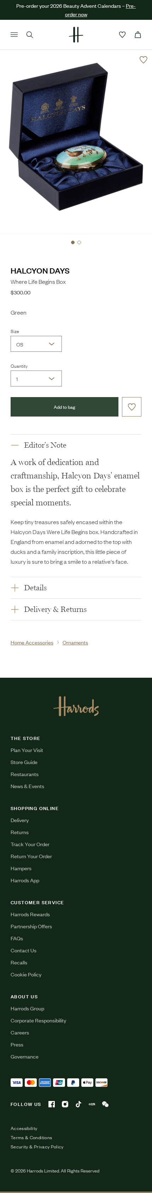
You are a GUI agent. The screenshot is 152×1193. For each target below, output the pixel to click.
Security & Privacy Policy (37, 1146)
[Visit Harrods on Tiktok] (78, 1104)
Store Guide (24, 761)
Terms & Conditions (31, 1137)
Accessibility (24, 1128)
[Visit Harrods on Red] (92, 1104)
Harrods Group (27, 1008)
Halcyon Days (40, 270)
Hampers (21, 868)
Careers (20, 1032)
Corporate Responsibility (38, 1020)
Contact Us (23, 950)
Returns (20, 832)
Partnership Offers (31, 926)
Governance (25, 1056)
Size (15, 331)
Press (17, 1044)
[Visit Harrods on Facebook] (51, 1104)
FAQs (17, 938)
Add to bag (64, 406)
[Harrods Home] (76, 34)
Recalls (19, 962)
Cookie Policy (26, 974)
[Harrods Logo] (76, 706)
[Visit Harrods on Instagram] (65, 1104)
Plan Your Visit (27, 749)
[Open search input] (29, 34)
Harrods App (25, 880)
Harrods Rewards (30, 914)
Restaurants (25, 774)
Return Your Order (31, 856)
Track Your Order (30, 844)
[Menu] (14, 34)
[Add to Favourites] (143, 60)
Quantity (19, 365)
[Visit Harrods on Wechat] (105, 1104)
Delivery (20, 820)
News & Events (27, 786)
